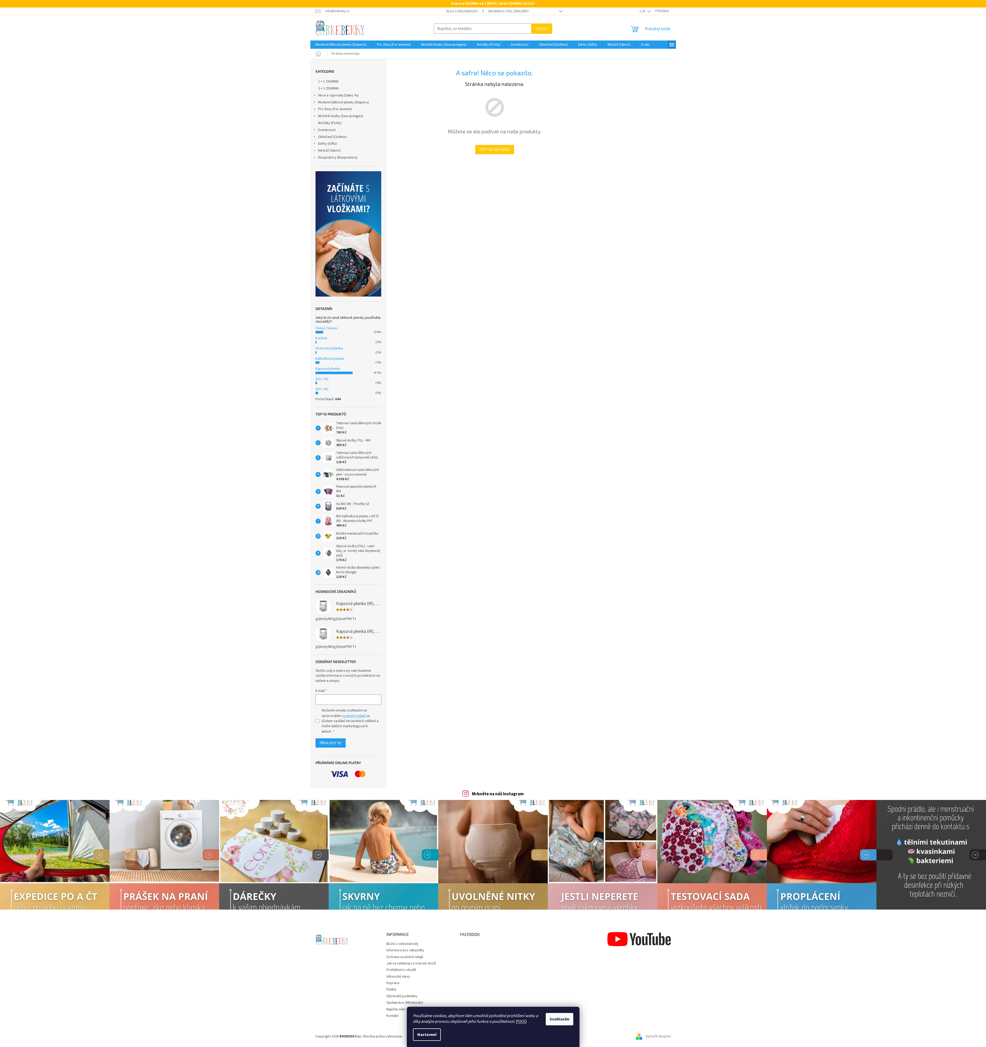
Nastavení (426, 1034)
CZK (643, 11)
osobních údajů (353, 715)
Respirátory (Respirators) (338, 157)
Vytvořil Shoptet (658, 1036)
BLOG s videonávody (462, 11)
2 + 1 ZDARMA (328, 88)
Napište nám (395, 1009)
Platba (391, 989)
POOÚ (521, 1021)
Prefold (321, 338)
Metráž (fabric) (329, 150)
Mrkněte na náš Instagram (498, 794)
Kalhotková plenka (330, 358)
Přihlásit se (331, 743)
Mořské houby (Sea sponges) (340, 116)
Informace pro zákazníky (508, 11)
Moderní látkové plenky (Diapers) (343, 102)
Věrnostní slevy (398, 976)
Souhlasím (559, 1019)
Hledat (541, 28)
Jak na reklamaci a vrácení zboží (411, 963)
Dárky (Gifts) (327, 143)
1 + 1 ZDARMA (328, 81)
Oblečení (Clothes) (332, 137)
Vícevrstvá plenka (329, 348)
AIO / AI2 (322, 389)
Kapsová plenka (328, 368)
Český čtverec (327, 328)
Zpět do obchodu (494, 149)
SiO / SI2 (322, 379)
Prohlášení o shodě (401, 969)
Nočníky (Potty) (330, 123)
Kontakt (392, 1015)
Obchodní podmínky (401, 996)
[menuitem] (340, 44)
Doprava (392, 983)
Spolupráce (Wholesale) (404, 1002)
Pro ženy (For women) (335, 109)
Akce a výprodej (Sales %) (338, 95)
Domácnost (327, 130)
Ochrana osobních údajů (404, 957)
